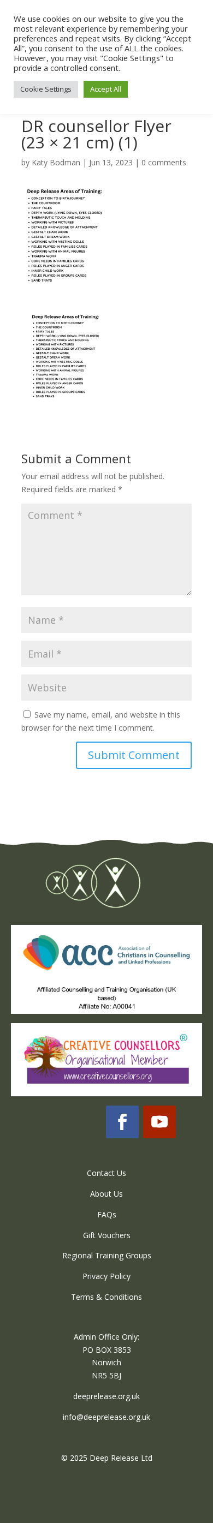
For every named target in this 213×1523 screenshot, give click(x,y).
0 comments (163, 162)
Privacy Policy (106, 1276)
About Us (106, 1193)
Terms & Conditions (106, 1297)
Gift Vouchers (107, 1235)
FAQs (106, 1214)
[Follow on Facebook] (122, 1122)
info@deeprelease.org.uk (106, 1417)
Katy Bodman (56, 162)
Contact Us (106, 1173)
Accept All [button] (105, 89)
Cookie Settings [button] (46, 89)
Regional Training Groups (106, 1255)
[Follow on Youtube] (159, 1122)
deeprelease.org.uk (106, 1396)
